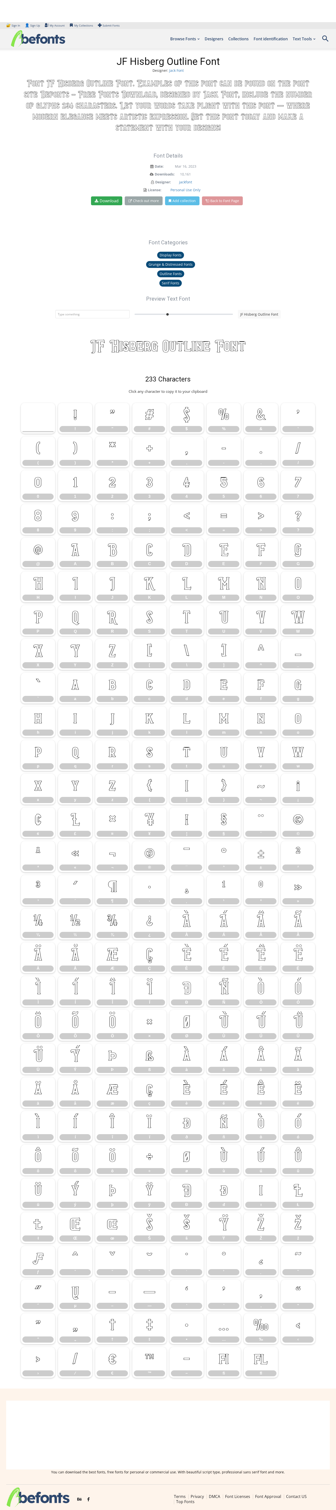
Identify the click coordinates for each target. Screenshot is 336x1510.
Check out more (146, 200)
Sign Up (32, 25)
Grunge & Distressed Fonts (171, 264)
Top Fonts (185, 1501)
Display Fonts (171, 255)
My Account (57, 25)
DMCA (214, 1496)
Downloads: (165, 174)
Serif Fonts (170, 283)
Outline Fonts (171, 273)
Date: (159, 166)
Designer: (163, 182)
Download (109, 201)
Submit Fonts (111, 25)
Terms (180, 1496)
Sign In (13, 25)
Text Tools (302, 39)
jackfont (185, 182)
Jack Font (176, 70)
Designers (214, 39)
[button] (325, 40)
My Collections (83, 25)
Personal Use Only (185, 190)
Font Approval (268, 1496)
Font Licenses (237, 1496)
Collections (238, 39)
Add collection (184, 200)
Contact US (296, 1496)
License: (154, 190)
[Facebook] (88, 1499)
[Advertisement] (168, 1435)
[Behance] (79, 1499)
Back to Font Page (224, 200)
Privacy (197, 1496)
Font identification (271, 39)
